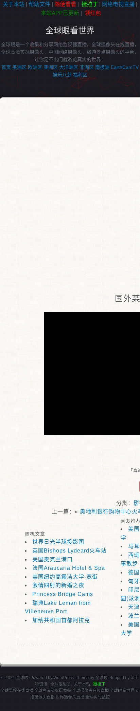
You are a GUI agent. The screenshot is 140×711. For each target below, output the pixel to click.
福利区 (80, 74)
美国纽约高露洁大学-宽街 (65, 577)
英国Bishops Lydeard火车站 (69, 551)
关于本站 (13, 4)
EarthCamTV (125, 67)
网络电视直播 (118, 4)
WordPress (63, 677)
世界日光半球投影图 (58, 542)
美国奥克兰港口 (52, 559)
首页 (6, 67)
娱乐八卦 (62, 74)
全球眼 (101, 677)
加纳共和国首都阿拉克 (61, 620)
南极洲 (102, 67)
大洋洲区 (68, 67)
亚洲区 (50, 67)
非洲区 (87, 67)
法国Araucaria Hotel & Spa (68, 568)
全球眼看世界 (70, 30)
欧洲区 (35, 67)
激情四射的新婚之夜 (58, 585)
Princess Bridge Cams (62, 594)
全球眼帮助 (60, 684)
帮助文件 (39, 4)
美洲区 (19, 67)
